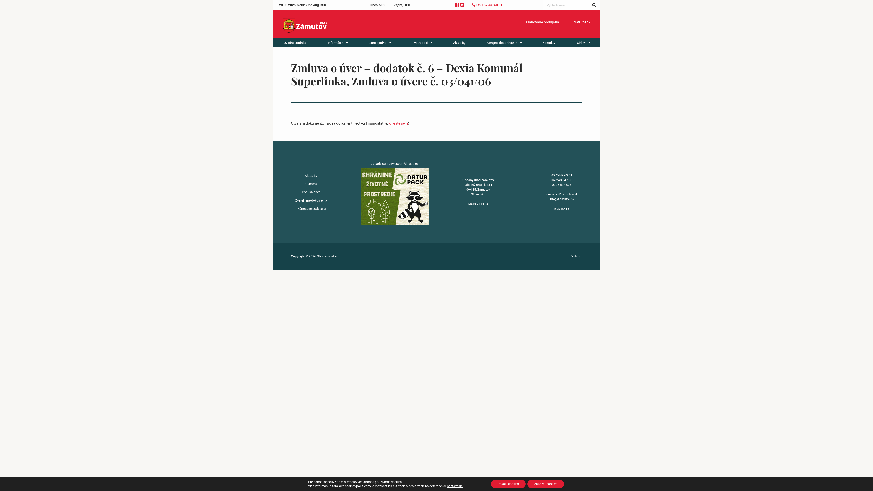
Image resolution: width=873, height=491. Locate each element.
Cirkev (581, 43)
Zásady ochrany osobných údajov (395, 163)
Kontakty (548, 43)
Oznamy (311, 184)
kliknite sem (398, 123)
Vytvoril (576, 256)
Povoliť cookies (508, 484)
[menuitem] (542, 22)
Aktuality (459, 43)
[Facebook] (457, 5)
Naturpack (582, 22)
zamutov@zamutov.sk (562, 194)
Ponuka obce (311, 192)
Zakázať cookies (545, 484)
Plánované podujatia (542, 22)
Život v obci (420, 43)
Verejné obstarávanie (502, 43)
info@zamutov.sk (561, 199)
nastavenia (455, 486)
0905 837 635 (562, 185)
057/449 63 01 (561, 175)
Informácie (335, 43)
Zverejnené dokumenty (311, 200)
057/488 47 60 (561, 180)
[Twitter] (462, 5)
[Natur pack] (395, 196)
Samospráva (377, 43)
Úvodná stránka (295, 43)
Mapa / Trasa (478, 204)
